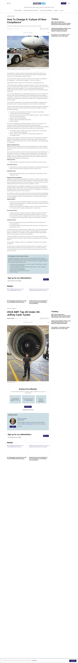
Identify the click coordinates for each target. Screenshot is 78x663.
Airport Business (18, 10)
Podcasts (56, 10)
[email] (31, 32)
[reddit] (29, 32)
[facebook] (24, 32)
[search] (10, 3)
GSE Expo (62, 10)
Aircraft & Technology (12, 308)
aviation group (28, 423)
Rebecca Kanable (10, 318)
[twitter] (27, 32)
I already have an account (27, 409)
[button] (8, 3)
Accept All (72, 660)
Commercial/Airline (11, 16)
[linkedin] (26, 32)
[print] (48, 32)
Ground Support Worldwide (46, 10)
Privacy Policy (34, 660)
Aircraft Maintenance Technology (30, 10)
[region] (39, 661)
